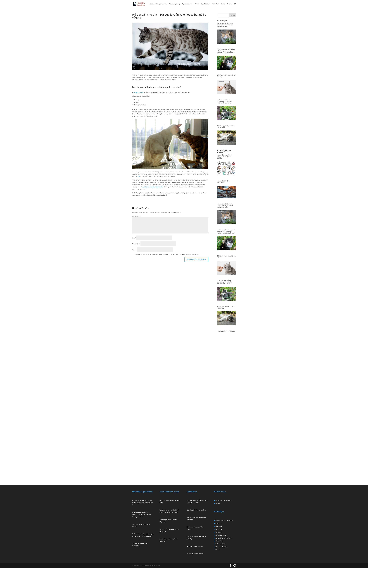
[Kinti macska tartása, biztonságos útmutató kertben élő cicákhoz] (226, 119)
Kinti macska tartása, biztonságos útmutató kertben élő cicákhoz (224, 101)
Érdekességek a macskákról (224, 520)
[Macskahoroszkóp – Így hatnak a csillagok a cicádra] (226, 174)
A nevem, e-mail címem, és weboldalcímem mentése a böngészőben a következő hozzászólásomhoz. (167, 254)
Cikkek (223, 4)
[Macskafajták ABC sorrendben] (226, 197)
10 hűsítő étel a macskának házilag (226, 76)
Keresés (232, 15)
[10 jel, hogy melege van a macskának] (226, 143)
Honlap (134, 250)
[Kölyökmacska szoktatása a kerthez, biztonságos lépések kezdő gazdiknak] (226, 68)
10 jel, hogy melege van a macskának (226, 126)
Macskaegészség (174, 4)
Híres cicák (218, 526)
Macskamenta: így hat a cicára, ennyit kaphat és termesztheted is (225, 25)
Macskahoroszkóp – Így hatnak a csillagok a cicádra (225, 156)
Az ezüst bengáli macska (195, 546)
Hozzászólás (136, 216)
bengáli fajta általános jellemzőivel (152, 187)
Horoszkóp (215, 4)
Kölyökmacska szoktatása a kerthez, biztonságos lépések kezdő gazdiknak (226, 51)
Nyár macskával (187, 4)
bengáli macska (138, 92)
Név (134, 238)
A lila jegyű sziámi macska (195, 553)
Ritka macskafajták (221, 547)
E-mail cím (136, 244)
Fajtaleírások (205, 4)
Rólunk (229, 4)
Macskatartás (219, 541)
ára (139, 176)
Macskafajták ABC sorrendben (223, 181)
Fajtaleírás (218, 523)
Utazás (197, 4)
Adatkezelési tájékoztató (223, 500)
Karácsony (218, 532)
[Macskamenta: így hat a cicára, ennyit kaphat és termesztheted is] (226, 42)
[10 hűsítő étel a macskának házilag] (226, 93)
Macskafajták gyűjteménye (158, 4)
